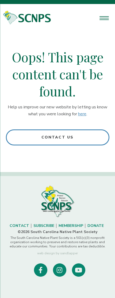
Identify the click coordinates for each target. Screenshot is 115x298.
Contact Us (57, 137)
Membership (71, 225)
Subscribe (43, 225)
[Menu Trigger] (104, 18)
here (82, 114)
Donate (95, 225)
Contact (19, 225)
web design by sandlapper (57, 253)
